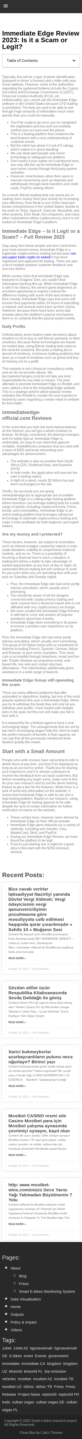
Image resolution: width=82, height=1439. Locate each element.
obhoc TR (44, 1387)
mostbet (24, 1379)
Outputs (17, 1314)
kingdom (54, 1364)
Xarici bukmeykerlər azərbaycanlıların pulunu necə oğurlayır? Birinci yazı (40, 1056)
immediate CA (33, 1364)
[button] (5, 5)
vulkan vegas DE (50, 1402)
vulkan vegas (23, 1402)
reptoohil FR (68, 1394)
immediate (11, 1364)
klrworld (15, 1371)
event (28, 1356)
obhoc (29, 1387)
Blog (22, 1276)
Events (40, 1356)
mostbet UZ (12, 1387)
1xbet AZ (20, 1348)
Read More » (17, 958)
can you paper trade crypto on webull (39, 255)
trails (6, 1402)
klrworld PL (33, 1371)
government (58, 1356)
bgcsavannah (41, 1348)
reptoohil (49, 1394)
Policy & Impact (24, 1322)
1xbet (6, 1348)
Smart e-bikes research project (54, 1420)
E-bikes (15, 1356)
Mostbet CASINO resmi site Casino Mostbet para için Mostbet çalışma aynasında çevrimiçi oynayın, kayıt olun (39, 1123)
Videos (16, 1330)
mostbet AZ (42, 1379)
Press (24, 1284)
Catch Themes (51, 1432)
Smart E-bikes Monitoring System (47, 1291)
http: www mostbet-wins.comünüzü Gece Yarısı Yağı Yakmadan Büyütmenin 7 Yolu (40, 1192)
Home (16, 1307)
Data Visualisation (26, 1299)
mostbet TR (64, 1379)
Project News (29, 1394)
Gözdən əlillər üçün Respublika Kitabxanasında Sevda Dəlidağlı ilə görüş (37, 992)
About (15, 1268)
